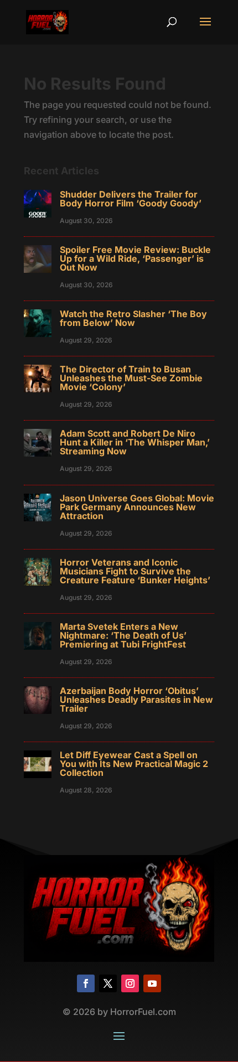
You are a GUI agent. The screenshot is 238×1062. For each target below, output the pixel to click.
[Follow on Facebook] (86, 983)
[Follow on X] (108, 983)
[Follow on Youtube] (152, 983)
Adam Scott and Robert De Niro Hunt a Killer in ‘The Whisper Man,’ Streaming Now (135, 442)
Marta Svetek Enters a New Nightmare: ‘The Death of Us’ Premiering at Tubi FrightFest (123, 635)
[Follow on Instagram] (130, 983)
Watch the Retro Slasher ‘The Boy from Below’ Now (133, 318)
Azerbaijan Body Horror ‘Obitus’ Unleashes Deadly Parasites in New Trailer (136, 699)
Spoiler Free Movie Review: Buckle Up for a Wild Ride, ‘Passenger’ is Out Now (135, 258)
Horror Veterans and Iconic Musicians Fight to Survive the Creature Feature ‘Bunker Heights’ (135, 571)
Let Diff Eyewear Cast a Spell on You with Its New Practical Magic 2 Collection (134, 763)
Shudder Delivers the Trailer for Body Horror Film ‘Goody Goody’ (130, 199)
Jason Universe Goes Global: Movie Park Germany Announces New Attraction (137, 507)
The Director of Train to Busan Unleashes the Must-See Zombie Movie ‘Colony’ (131, 378)
